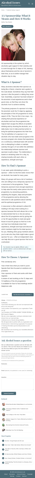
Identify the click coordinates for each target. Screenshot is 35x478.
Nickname (4, 363)
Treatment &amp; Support (13, 10)
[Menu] (32, 3)
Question (3, 377)
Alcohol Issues (10, 2)
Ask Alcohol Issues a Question (22, 294)
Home (2, 10)
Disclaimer (12, 474)
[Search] (29, 3)
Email (16, 370)
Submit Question (9, 393)
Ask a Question (6, 26)
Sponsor (24, 476)
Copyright (29, 474)
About (5, 474)
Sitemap (12, 476)
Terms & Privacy (21, 474)
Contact (18, 476)
